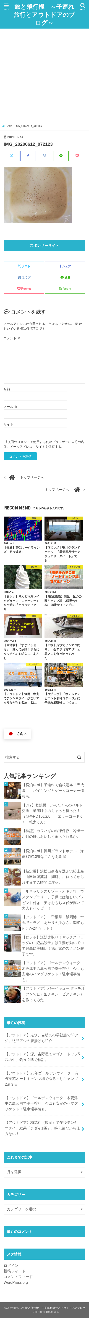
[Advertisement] (44, 77)
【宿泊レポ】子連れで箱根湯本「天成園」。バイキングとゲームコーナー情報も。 (53, 790)
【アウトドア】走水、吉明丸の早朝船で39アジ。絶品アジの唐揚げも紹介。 (41, 1038)
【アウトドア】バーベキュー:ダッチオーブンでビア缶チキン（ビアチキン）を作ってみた (53, 994)
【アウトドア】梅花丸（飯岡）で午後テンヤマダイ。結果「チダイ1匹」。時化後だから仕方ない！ (42, 1128)
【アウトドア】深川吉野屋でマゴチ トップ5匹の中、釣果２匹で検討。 (42, 1057)
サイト (8, 424)
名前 (9, 389)
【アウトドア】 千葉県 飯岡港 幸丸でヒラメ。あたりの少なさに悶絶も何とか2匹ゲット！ (53, 922)
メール (10, 406)
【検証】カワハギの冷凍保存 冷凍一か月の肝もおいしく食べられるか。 (53, 833)
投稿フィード (15, 1271)
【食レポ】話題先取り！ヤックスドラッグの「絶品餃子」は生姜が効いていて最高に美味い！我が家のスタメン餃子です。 (53, 945)
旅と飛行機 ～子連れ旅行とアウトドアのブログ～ (44, 14)
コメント (12, 338)
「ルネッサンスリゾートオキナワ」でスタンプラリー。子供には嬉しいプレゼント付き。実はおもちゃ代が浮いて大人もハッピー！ (53, 899)
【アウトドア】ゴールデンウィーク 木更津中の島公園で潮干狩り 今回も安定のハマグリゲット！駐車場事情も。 (53, 971)
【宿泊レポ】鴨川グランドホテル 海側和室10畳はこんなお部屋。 (53, 854)
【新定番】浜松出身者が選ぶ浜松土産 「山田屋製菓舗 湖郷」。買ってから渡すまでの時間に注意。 (53, 876)
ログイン (11, 1265)
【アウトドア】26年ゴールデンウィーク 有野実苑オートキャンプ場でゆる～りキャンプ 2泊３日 (43, 1078)
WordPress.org (16, 1282)
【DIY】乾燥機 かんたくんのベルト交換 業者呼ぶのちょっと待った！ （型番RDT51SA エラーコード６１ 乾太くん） (53, 813)
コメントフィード (18, 1277)
